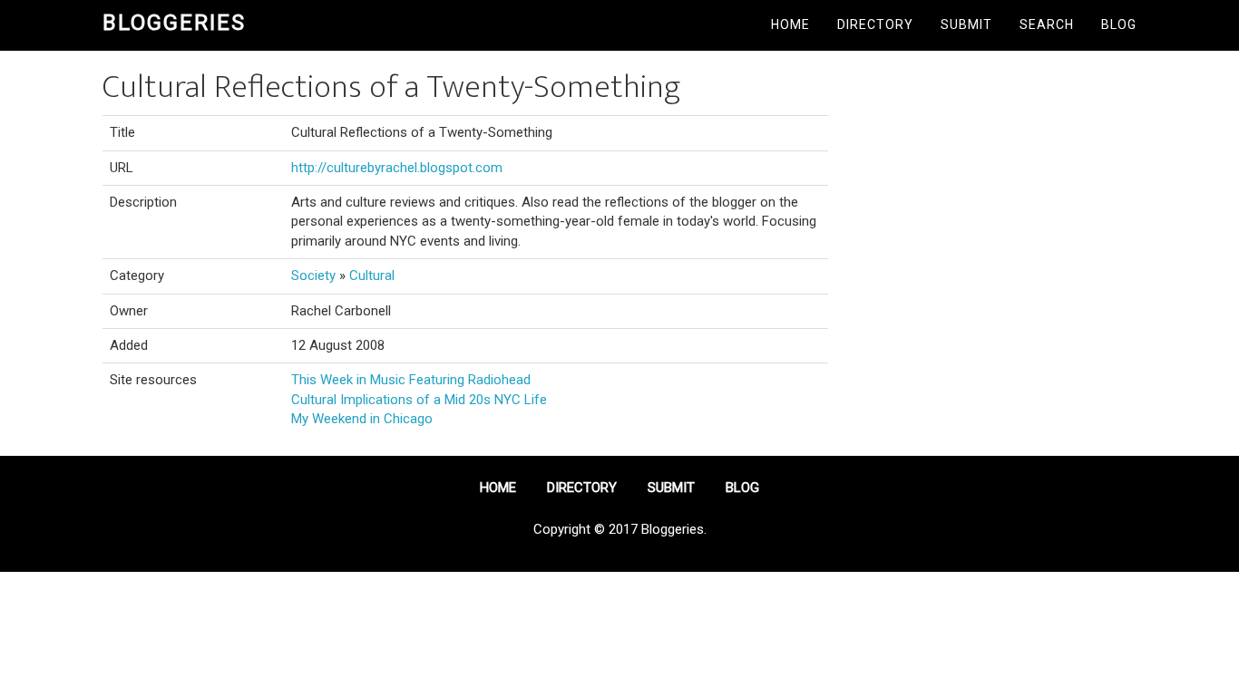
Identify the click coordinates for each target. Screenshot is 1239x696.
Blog (1119, 24)
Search (1046, 24)
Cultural (372, 275)
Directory (875, 24)
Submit (966, 24)
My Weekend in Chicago (362, 419)
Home (790, 24)
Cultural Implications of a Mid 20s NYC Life (419, 400)
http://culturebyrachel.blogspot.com (396, 168)
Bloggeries (174, 22)
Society (313, 275)
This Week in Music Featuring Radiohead (411, 380)
